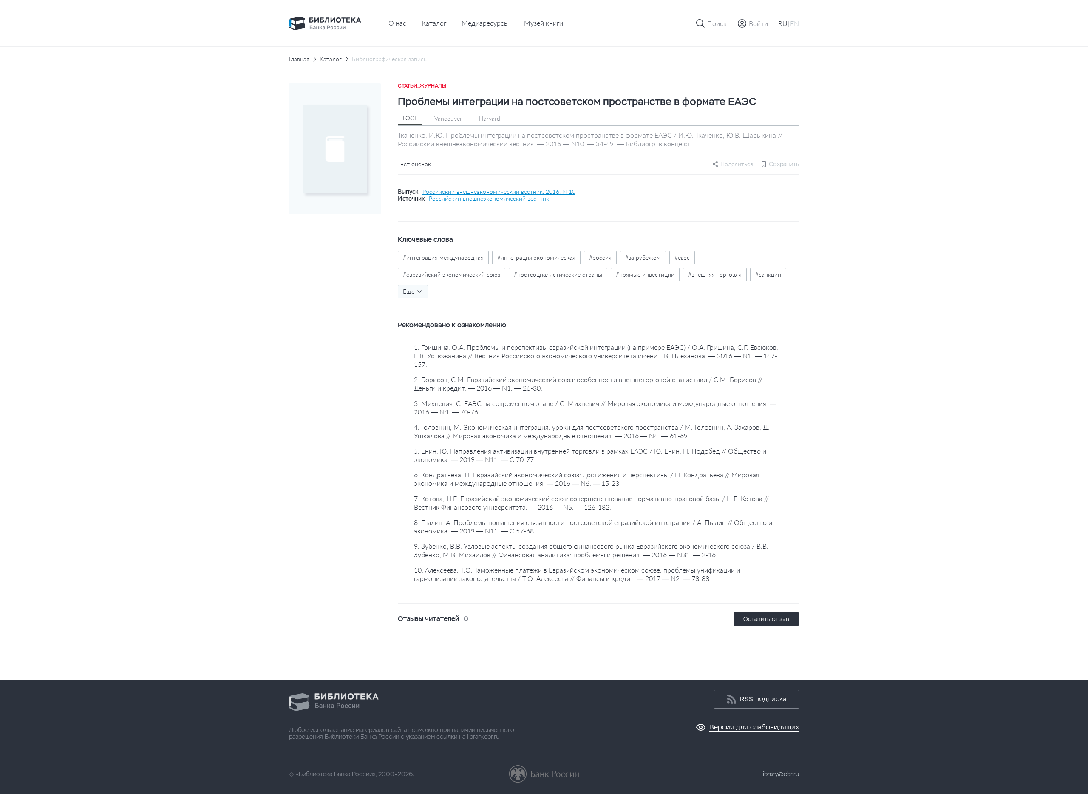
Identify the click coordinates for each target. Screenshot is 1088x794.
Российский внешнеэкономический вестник (489, 198)
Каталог (434, 23)
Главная (299, 59)
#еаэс (682, 257)
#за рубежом (643, 257)
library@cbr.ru (780, 774)
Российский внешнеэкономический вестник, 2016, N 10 (498, 191)
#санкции (768, 274)
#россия (600, 257)
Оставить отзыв (766, 619)
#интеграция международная (443, 257)
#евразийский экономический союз (451, 274)
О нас (397, 23)
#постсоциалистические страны (558, 274)
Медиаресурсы (485, 23)
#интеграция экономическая (536, 257)
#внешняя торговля (715, 274)
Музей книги (543, 23)
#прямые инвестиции (645, 274)
